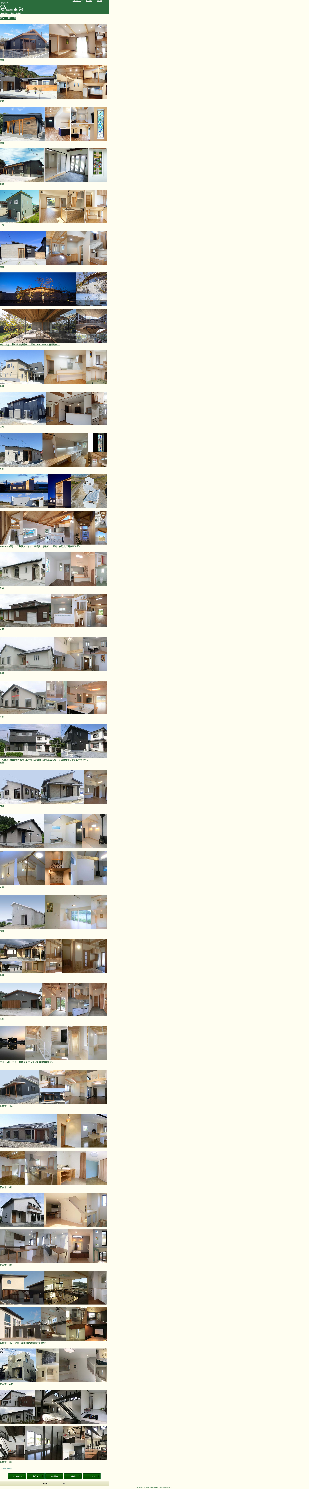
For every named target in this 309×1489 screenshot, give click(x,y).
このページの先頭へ (6, 1468)
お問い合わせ (77, 1)
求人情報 (89, 1)
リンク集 (99, 1)
